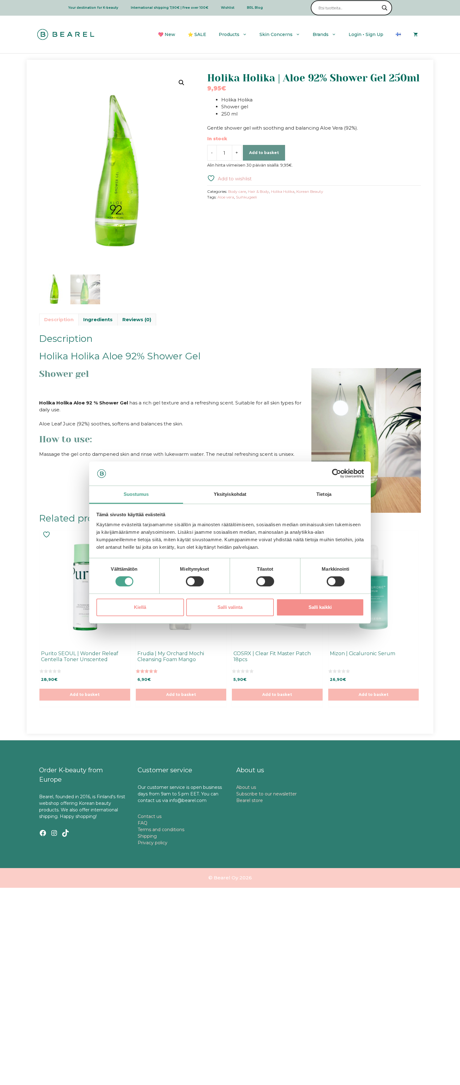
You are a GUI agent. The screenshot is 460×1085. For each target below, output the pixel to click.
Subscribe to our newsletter (266, 794)
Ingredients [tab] (98, 319)
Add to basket (264, 152)
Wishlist (227, 8)
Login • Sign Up (366, 34)
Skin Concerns (276, 34)
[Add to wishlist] (47, 534)
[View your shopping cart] (415, 34)
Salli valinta (230, 607)
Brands (321, 34)
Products (229, 34)
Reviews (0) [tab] (136, 319)
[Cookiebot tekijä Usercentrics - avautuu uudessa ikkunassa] (336, 473)
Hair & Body (258, 191)
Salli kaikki (320, 607)
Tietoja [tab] (323, 494)
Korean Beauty (309, 191)
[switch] (195, 581)
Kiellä (140, 607)
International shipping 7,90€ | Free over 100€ (169, 8)
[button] (181, 82)
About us (246, 787)
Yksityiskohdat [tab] (230, 494)
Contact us (149, 816)
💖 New (166, 34)
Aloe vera (225, 197)
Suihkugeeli (246, 197)
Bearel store (249, 800)
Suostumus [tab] (136, 494)
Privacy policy (152, 843)
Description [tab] (59, 319)
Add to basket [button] (85, 694)
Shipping (147, 836)
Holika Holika (282, 191)
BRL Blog (255, 8)
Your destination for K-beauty (93, 8)
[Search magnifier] (384, 7)
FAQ (142, 823)
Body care (237, 191)
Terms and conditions (161, 829)
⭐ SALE (197, 34)
